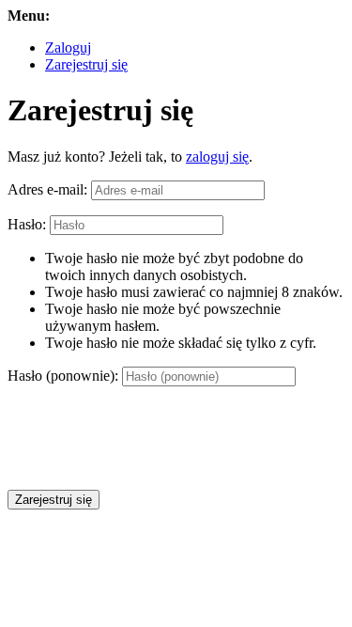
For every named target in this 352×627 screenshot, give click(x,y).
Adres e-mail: (47, 189)
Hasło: (27, 224)
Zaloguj (68, 47)
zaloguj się (217, 157)
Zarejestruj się (86, 64)
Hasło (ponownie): (63, 376)
